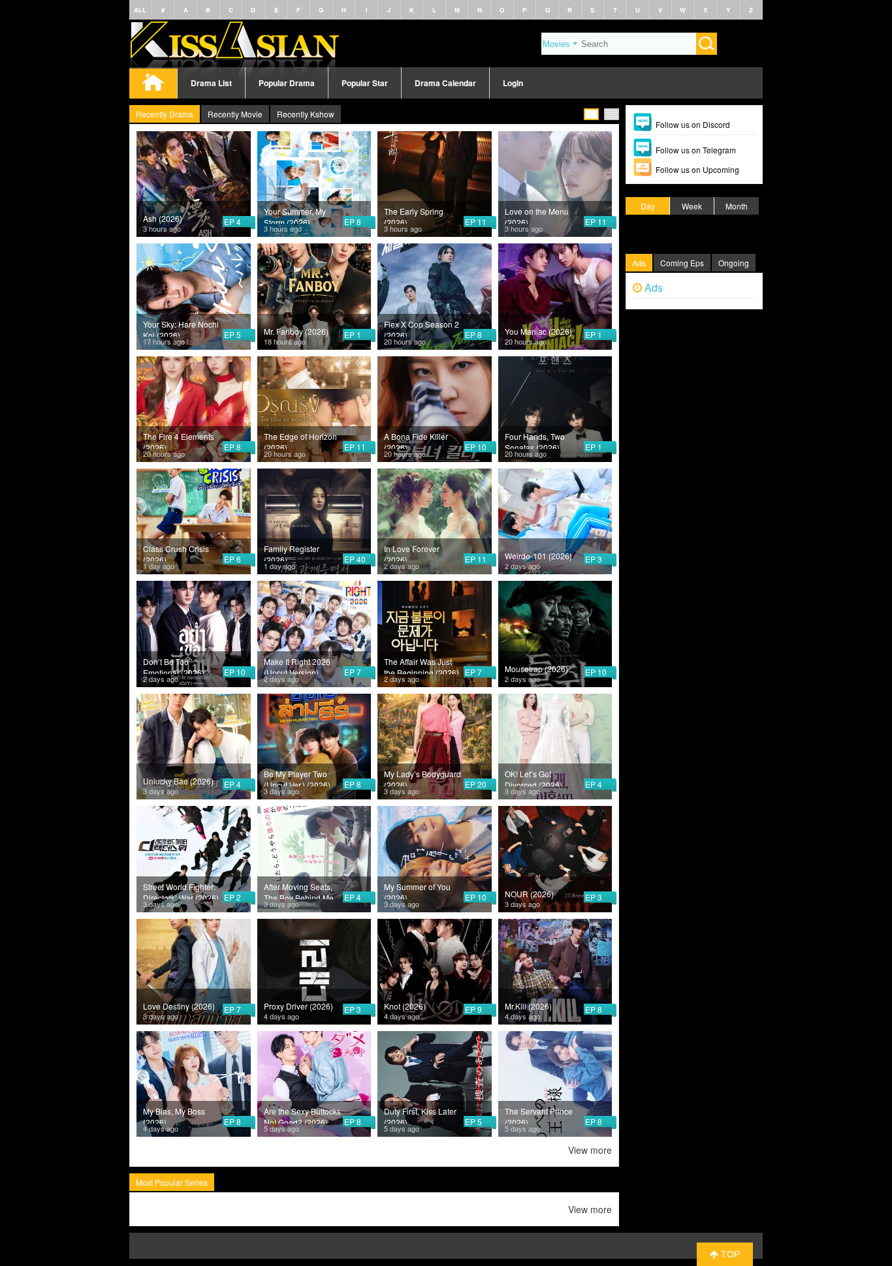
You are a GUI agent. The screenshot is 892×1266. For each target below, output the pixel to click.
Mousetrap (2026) (536, 668)
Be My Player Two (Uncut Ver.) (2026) (297, 777)
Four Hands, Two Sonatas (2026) (535, 440)
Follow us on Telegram (696, 149)
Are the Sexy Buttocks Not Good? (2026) (302, 1114)
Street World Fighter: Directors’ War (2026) (181, 890)
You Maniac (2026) (538, 331)
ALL (140, 9)
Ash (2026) (162, 218)
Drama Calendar (445, 83)
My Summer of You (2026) (417, 890)
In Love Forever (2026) (411, 552)
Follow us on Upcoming (697, 169)
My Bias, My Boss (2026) (174, 1114)
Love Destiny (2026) (179, 1005)
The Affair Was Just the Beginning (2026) (421, 665)
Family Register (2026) (291, 552)
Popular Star (365, 83)
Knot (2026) (405, 1005)
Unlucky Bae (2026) (178, 780)
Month (736, 205)
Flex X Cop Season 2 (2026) (421, 327)
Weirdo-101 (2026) (538, 555)
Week (692, 205)
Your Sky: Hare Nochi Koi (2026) (181, 327)
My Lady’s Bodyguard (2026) (422, 777)
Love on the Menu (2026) (537, 215)
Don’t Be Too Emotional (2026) (173, 665)
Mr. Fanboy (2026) (296, 331)
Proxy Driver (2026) (298, 1005)
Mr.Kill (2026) (528, 1005)
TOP (729, 1254)
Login (513, 83)
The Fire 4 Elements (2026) (178, 440)
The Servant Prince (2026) (539, 1114)
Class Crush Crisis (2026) (176, 552)
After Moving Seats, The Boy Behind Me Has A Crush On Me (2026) (299, 890)
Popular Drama (287, 83)
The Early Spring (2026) (413, 215)
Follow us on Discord (693, 124)
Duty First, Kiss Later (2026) (420, 1114)
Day (648, 205)
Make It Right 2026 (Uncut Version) (297, 665)
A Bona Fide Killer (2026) (416, 440)
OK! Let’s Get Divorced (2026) (533, 777)
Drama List (211, 83)
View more (590, 1149)
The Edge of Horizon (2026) (300, 440)
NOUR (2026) (529, 893)
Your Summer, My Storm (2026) (295, 215)
